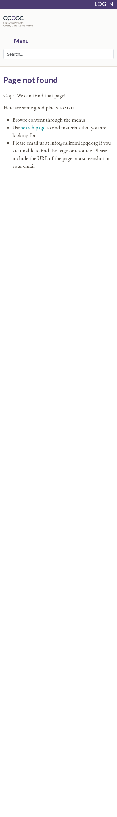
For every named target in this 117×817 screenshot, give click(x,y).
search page (33, 127)
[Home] (19, 21)
